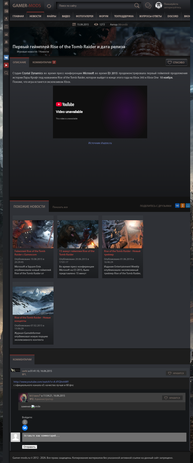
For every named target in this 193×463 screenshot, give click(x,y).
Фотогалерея (84, 16)
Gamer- (27, 6)
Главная (18, 16)
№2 (32, 399)
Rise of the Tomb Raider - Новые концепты (33, 319)
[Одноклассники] (182, 205)
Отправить (30, 446)
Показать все (60, 207)
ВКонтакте (6, 57)
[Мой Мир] (188, 205)
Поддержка (6, 49)
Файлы (51, 16)
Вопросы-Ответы (150, 16)
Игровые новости (27, 51)
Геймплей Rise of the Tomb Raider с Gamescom (30, 253)
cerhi (25, 371)
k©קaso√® (35, 395)
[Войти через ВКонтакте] (25, 428)
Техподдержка (124, 16)
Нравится (178, 373)
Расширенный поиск (6, 72)
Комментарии (44, 62)
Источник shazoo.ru (100, 143)
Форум (103, 16)
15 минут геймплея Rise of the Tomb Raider (76, 253)
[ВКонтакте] (177, 205)
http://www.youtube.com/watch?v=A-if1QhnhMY (41, 382)
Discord (173, 16)
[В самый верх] (187, 457)
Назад (14, 52)
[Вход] (25, 422)
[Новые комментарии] (49, 5)
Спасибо (179, 62)
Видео (66, 16)
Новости (35, 16)
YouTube (6, 65)
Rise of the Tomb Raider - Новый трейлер (122, 253)
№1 (24, 374)
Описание (19, 62)
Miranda (123, 24)
